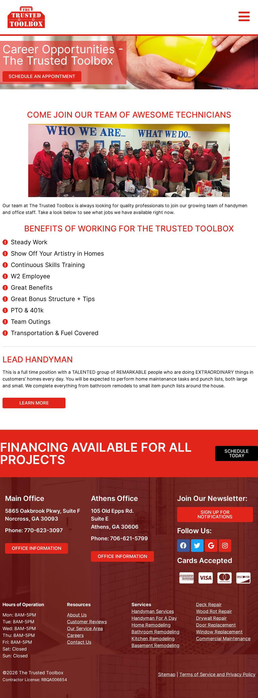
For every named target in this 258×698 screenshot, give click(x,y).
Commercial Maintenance (223, 638)
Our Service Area (85, 628)
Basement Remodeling (155, 645)
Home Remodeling (151, 625)
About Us (77, 615)
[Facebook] (183, 545)
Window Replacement (219, 631)
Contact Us (79, 642)
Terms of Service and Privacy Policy (217, 674)
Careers (75, 635)
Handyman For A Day (154, 618)
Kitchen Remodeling (153, 638)
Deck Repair (209, 604)
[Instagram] (225, 545)
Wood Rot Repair (214, 611)
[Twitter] (197, 545)
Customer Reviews (87, 621)
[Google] (211, 545)
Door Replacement (216, 625)
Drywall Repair (211, 618)
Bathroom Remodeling (155, 631)
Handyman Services (153, 611)
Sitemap (166, 674)
